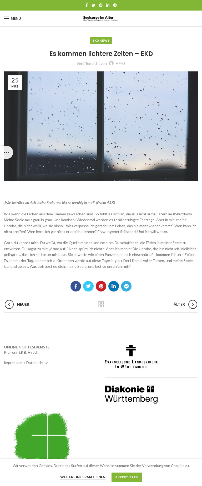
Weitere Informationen (82, 477)
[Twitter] (93, 5)
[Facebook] (87, 5)
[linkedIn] (107, 5)
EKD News (101, 40)
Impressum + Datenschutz (26, 362)
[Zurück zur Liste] (101, 304)
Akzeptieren (126, 477)
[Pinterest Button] (100, 5)
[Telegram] (115, 5)
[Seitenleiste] (6, 152)
